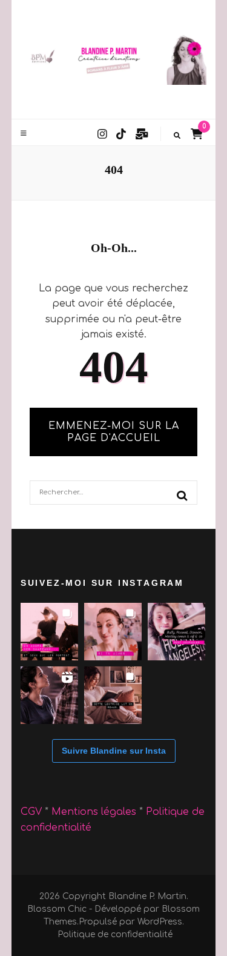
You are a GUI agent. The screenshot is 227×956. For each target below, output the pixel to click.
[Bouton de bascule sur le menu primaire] (25, 133)
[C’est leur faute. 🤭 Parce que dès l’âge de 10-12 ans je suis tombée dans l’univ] (176, 631)
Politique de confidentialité (115, 934)
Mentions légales (95, 811)
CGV (31, 811)
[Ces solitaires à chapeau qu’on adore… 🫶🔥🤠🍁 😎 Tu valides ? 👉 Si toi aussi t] (49, 631)
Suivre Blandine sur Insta (114, 750)
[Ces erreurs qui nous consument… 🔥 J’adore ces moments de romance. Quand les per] (49, 695)
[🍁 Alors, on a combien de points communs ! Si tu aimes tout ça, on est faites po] (113, 631)
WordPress (159, 921)
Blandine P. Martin (147, 896)
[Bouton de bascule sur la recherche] (177, 135)
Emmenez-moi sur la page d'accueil (113, 431)
